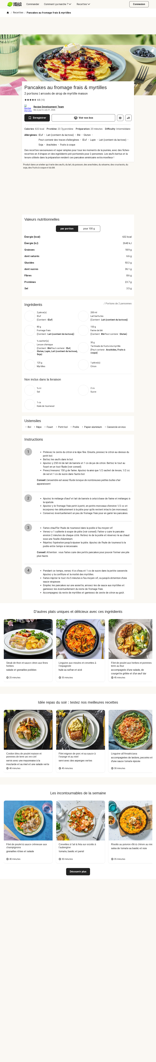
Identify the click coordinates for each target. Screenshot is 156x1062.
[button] (78, 304)
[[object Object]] (120, 118)
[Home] (8, 13)
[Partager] (128, 118)
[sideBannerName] (78, 192)
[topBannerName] (78, 26)
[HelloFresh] (14, 4)
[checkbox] (25, 100)
